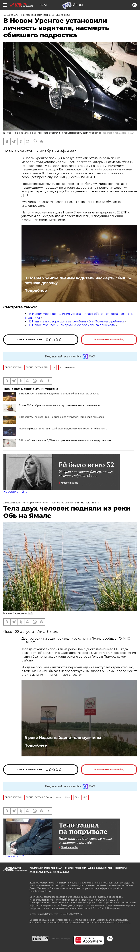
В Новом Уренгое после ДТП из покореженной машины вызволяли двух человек (65, 440)
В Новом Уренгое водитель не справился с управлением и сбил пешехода (61, 417)
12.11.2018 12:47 (10, 14)
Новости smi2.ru (15, 491)
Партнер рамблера (61, 938)
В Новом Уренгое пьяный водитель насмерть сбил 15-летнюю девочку (77, 280)
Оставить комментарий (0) (109, 339)
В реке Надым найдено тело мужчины (62, 737)
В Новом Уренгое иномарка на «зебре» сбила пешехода (72, 325)
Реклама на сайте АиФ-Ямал (46, 868)
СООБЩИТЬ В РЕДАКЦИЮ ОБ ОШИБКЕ (49, 872)
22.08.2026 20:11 (11, 502)
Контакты (121, 868)
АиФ (30, 613)
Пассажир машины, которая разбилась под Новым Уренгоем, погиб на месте (63, 428)
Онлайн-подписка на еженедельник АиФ (88, 868)
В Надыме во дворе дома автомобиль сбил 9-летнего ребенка (76, 321)
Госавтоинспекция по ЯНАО (118, 132)
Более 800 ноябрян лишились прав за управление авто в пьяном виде (59, 405)
